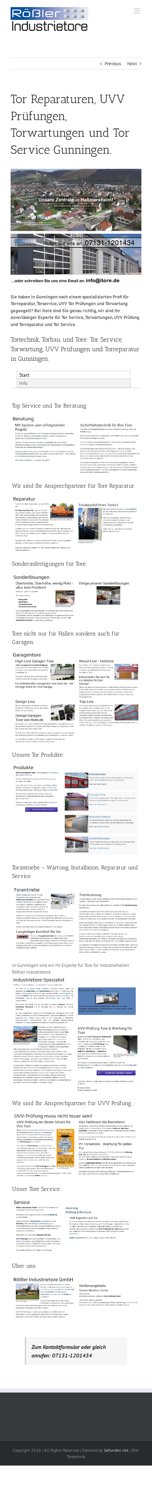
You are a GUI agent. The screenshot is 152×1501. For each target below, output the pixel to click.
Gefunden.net (116, 1450)
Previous (113, 64)
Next (132, 64)
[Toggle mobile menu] (137, 11)
